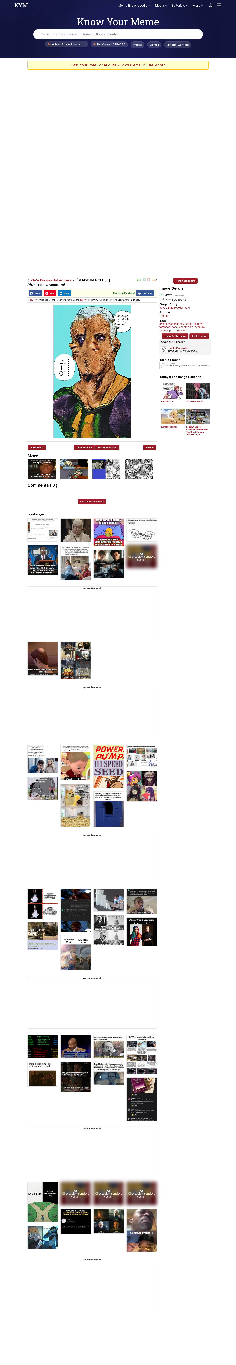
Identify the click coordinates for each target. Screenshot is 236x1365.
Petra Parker (167, 401)
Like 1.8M (147, 293)
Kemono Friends (169, 427)
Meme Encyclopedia (132, 5)
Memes (154, 45)
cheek (183, 327)
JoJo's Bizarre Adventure (49, 280)
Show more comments (92, 501)
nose (175, 327)
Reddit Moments (177, 347)
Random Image (107, 447)
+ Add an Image (185, 280)
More (196, 5)
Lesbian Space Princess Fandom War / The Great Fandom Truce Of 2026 (197, 431)
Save (51, 293)
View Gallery (84, 447)
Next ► (149, 447)
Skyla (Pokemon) (194, 401)
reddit (188, 323)
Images (137, 45)
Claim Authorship (175, 336)
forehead (164, 327)
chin (190, 327)
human (163, 330)
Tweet (65, 293)
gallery (83, 300)
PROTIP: (33, 300)
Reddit (163, 315)
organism (180, 330)
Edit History (199, 336)
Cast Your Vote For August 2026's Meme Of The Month (118, 65)
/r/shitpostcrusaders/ (171, 323)
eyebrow (200, 327)
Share (36, 293)
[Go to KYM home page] (21, 6)
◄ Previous (37, 447)
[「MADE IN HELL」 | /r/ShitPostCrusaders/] (92, 371)
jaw (171, 330)
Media (159, 5)
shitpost (198, 323)
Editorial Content (177, 45)
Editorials (178, 5)
